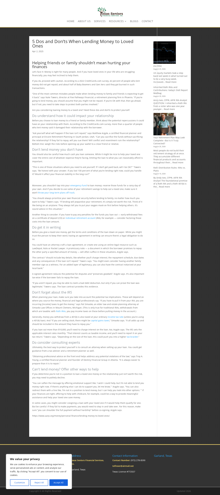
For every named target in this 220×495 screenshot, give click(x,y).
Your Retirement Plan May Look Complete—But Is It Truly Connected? (169, 140)
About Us (84, 21)
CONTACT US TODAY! (181, 2)
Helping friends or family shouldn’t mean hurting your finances (81, 65)
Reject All (39, 482)
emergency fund (78, 185)
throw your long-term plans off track (56, 192)
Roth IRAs (61, 311)
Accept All (58, 482)
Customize (19, 482)
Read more (171, 82)
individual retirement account (80, 218)
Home (71, 21)
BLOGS (134, 21)
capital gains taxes (100, 320)
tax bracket (132, 336)
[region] (39, 471)
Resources (116, 21)
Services (100, 21)
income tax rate (115, 316)
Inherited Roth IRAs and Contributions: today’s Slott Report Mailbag (170, 90)
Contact (147, 21)
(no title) (157, 66)
